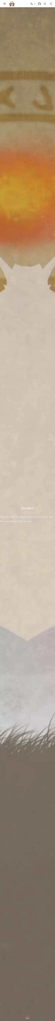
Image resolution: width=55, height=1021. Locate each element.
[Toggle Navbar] (51, 3)
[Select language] (33, 3)
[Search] (45, 3)
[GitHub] (39, 4)
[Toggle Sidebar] (5, 3)
